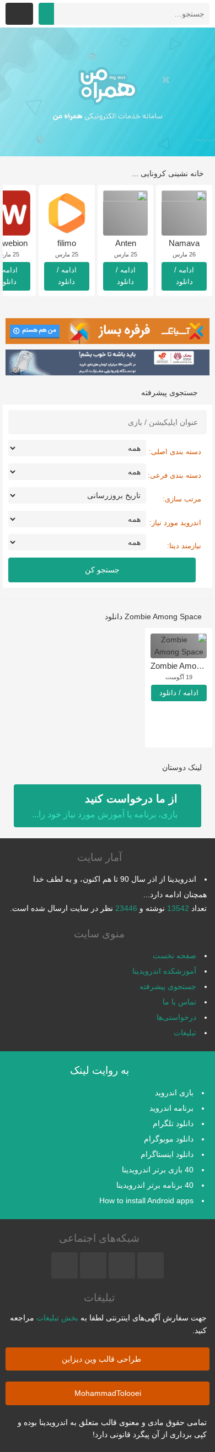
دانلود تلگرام (173, 1123)
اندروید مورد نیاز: (175, 522)
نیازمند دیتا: (184, 546)
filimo (66, 243)
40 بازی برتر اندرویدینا (158, 1169)
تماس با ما (179, 1001)
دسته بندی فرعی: (174, 475)
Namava (184, 243)
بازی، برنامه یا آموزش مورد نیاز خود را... (105, 806)
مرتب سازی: (182, 499)
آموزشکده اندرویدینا (164, 971)
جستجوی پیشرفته (167, 986)
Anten (125, 243)
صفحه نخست (174, 955)
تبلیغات (185, 1032)
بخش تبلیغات (57, 1317)
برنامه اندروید (171, 1108)
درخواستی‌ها (176, 1017)
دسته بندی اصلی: (175, 451)
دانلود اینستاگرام (167, 1154)
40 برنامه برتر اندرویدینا (155, 1185)
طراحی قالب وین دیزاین (102, 1359)
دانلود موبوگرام (169, 1138)
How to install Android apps (146, 1200)
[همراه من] (107, 92)
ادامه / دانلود (184, 276)
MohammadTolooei (107, 1393)
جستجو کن (102, 569)
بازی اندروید (174, 1092)
